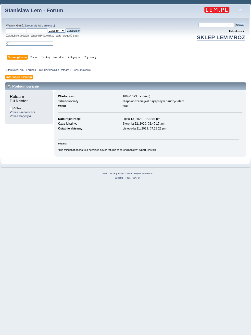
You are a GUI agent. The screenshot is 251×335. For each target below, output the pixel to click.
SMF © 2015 (125, 173)
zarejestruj (48, 25)
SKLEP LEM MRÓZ (221, 37)
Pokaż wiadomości (22, 112)
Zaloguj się (31, 25)
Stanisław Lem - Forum (34, 10)
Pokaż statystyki (20, 116)
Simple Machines (142, 173)
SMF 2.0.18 (108, 173)
